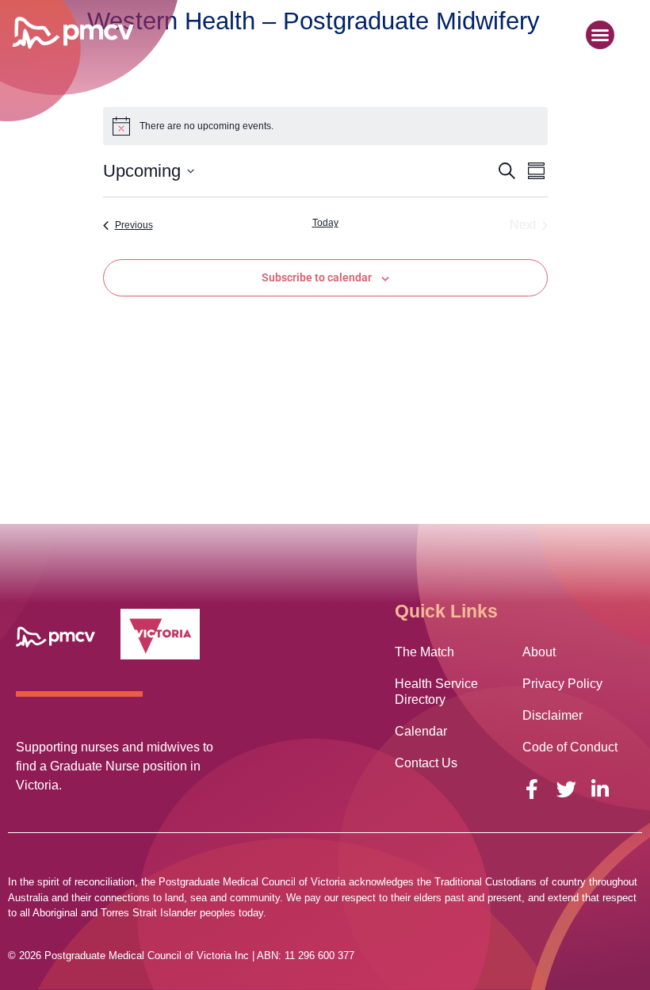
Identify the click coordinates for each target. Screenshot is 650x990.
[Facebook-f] (532, 789)
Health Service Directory (436, 691)
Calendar (421, 731)
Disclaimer (552, 715)
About (539, 652)
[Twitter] (566, 789)
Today (325, 222)
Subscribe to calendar (317, 277)
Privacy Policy (562, 683)
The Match (424, 652)
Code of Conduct (570, 747)
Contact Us (426, 763)
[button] (600, 35)
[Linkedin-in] (600, 789)
